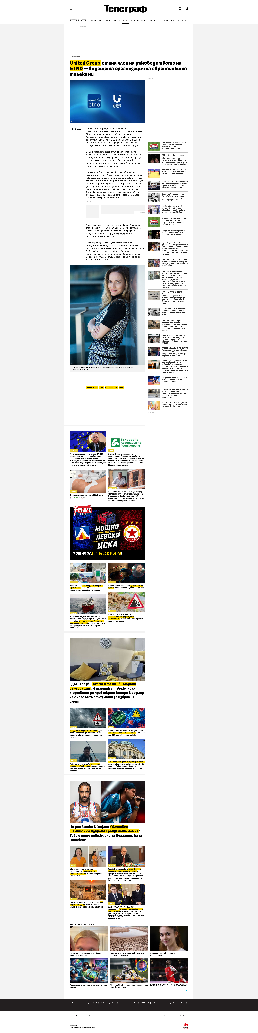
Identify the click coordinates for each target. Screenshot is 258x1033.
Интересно (175, 20)
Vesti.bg (96, 1003)
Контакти (100, 1015)
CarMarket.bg (134, 1003)
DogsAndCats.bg (154, 1003)
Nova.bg (115, 1003)
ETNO (121, 387)
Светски (165, 20)
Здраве (109, 20)
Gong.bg (88, 1003)
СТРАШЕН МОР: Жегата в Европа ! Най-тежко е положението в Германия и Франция (86, 904)
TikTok (114, 1015)
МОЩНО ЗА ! (97, 553)
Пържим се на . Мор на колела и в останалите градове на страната (86, 588)
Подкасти (141, 20)
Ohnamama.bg (166, 1003)
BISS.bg (143, 1003)
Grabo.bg (176, 1003)
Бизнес (125, 20)
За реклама (78, 1015)
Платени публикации (89, 1015)
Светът (101, 20)
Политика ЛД (177, 1015)
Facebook (108, 1015)
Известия (185, 1015)
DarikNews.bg (105, 1003)
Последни (74, 20)
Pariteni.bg (123, 1003)
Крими (117, 20)
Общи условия (91, 1027)
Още (184, 20)
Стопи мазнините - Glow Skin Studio (86, 495)
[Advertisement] (107, 408)
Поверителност (166, 1015)
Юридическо (153, 20)
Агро (133, 20)
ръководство (111, 387)
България (92, 20)
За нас (71, 1015)
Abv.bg (72, 1003)
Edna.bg (184, 1003)
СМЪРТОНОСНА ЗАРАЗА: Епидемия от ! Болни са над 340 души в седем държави (126, 733)
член (101, 387)
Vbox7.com (80, 1003)
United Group (92, 387)
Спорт (83, 20)
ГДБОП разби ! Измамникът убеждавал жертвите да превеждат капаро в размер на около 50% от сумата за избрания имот (107, 692)
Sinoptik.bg (74, 1007)
